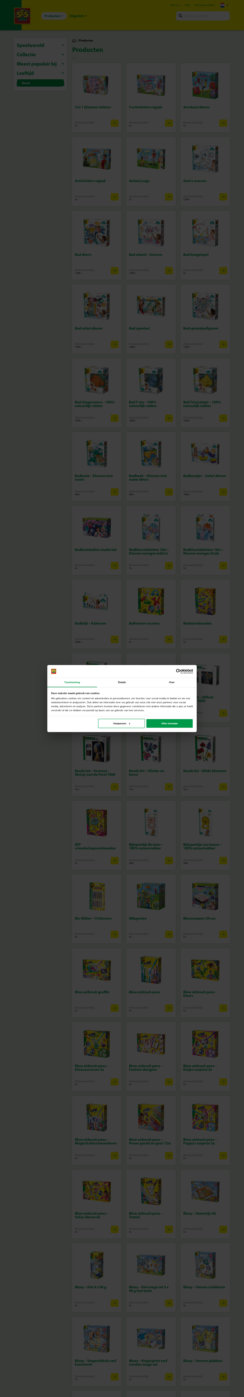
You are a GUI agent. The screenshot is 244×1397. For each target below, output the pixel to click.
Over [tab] (172, 682)
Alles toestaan (169, 723)
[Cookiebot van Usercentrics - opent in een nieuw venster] (178, 671)
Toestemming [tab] (72, 682)
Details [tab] (122, 682)
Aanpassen (119, 723)
